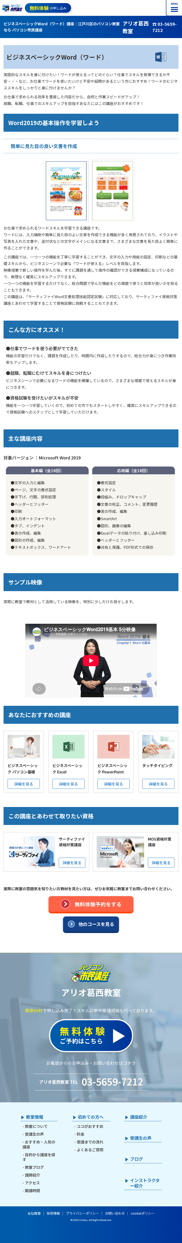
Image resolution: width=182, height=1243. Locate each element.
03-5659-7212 (112, 1081)
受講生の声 (34, 1134)
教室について (36, 1126)
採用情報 (53, 1213)
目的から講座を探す (39, 1157)
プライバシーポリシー (82, 1213)
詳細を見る (23, 784)
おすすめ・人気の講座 (39, 1144)
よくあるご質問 (90, 1149)
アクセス (32, 1183)
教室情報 (34, 1117)
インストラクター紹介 (145, 1183)
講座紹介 (138, 1117)
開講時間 (32, 1190)
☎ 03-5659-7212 (164, 27)
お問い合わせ (115, 1213)
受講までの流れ (90, 1142)
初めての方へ (91, 1117)
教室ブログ (34, 1167)
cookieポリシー (143, 1213)
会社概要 (34, 1213)
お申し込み (48, 7)
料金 (80, 1134)
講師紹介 (32, 1175)
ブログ (136, 1159)
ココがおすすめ (90, 1126)
